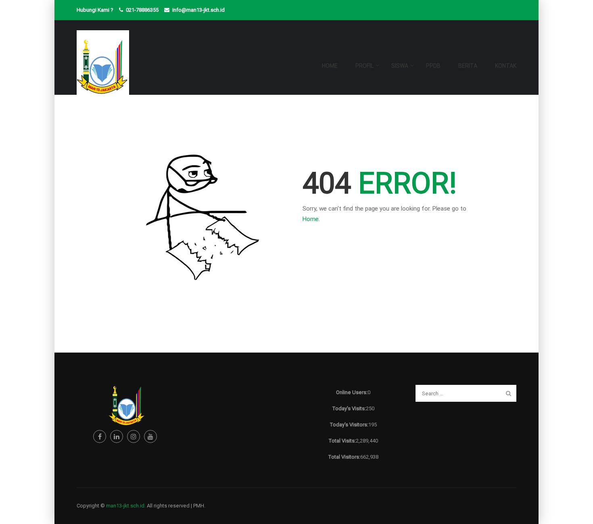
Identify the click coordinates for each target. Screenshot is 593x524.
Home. (311, 219)
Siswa (399, 66)
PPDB (433, 66)
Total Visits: (342, 441)
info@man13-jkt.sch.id (198, 10)
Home (330, 66)
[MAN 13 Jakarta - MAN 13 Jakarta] (103, 69)
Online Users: (351, 392)
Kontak (505, 66)
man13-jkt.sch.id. (126, 506)
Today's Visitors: (349, 425)
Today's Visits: (349, 408)
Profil (364, 66)
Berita (467, 66)
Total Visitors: (344, 457)
